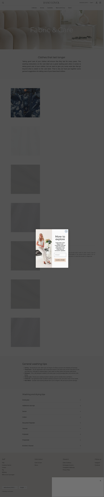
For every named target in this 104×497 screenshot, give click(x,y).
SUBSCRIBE (60, 260)
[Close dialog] (66, 231)
